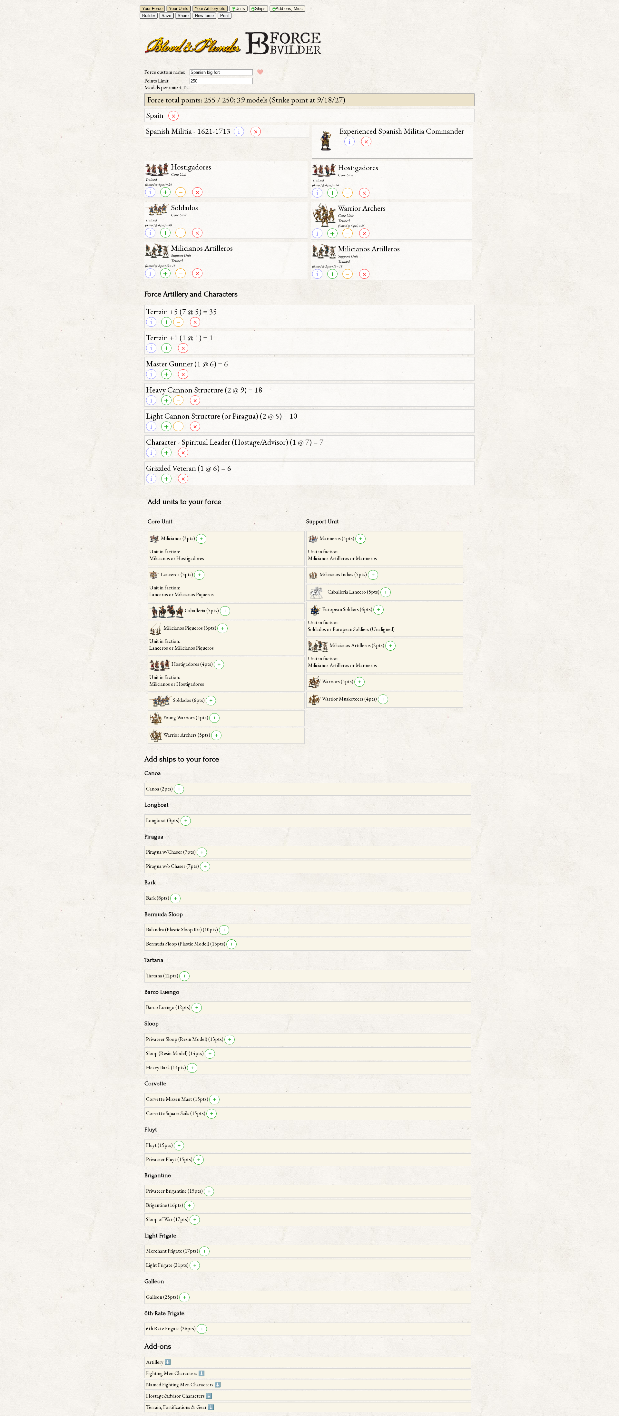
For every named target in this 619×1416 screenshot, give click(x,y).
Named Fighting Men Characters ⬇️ (183, 1384)
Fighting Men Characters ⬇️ (175, 1373)
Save (166, 15)
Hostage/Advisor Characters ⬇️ (179, 1395)
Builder (148, 15)
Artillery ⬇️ (158, 1362)
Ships (259, 8)
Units (238, 8)
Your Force (152, 8)
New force (204, 15)
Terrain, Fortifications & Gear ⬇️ (180, 1407)
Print (224, 15)
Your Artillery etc (210, 8)
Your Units (178, 8)
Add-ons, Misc (288, 8)
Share (183, 15)
